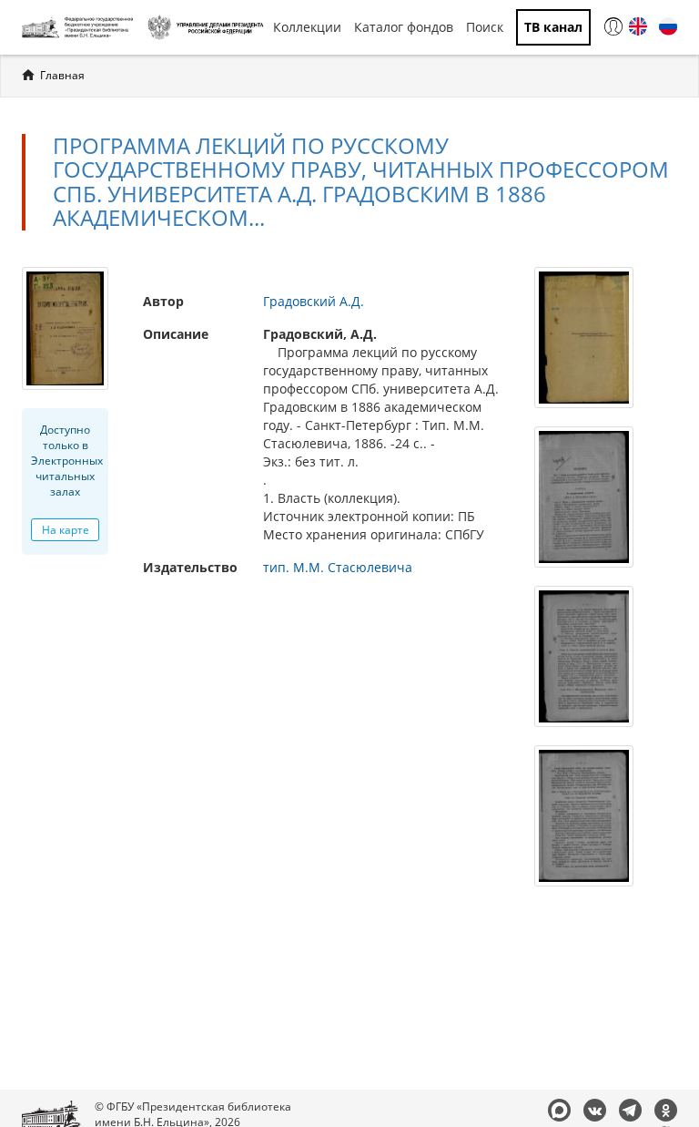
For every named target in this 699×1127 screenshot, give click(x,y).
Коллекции (307, 27)
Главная (62, 75)
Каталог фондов (403, 27)
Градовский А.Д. (313, 301)
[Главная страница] (80, 27)
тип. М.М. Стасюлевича (337, 567)
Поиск (484, 27)
